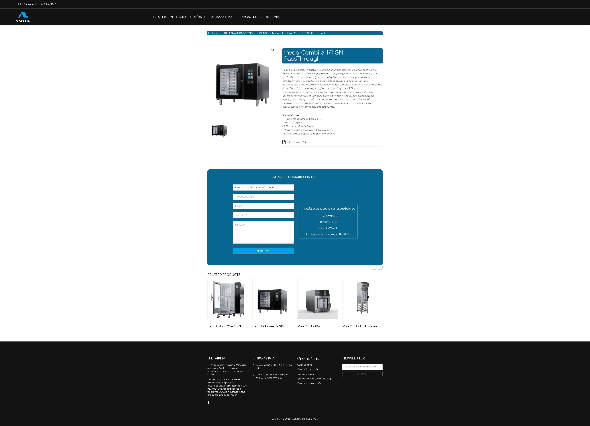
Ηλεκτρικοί (277, 33)
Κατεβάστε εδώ (298, 142)
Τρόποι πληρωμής (307, 374)
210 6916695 (50, 4)
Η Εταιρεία (159, 17)
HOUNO (262, 33)
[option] (227, 305)
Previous (208, 130)
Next (276, 130)
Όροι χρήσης (304, 365)
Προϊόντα (197, 17)
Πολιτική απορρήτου (309, 369)
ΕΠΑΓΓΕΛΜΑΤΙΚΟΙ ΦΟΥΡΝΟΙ (237, 33)
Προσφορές (247, 17)
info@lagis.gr (29, 4)
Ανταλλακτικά (221, 17)
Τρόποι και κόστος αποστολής (314, 379)
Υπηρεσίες (178, 17)
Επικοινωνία (269, 17)
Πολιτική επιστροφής (309, 383)
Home (214, 33)
